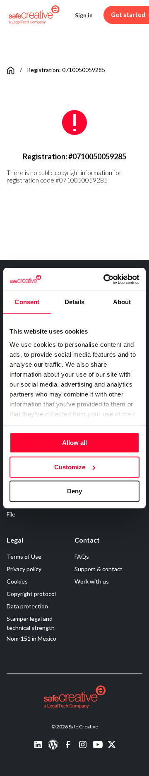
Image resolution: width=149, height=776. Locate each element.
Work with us (91, 581)
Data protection (27, 606)
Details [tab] (75, 301)
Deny (74, 491)
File (11, 514)
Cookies (17, 581)
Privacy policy (24, 568)
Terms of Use (24, 556)
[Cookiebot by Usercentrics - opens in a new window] (105, 279)
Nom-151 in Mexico (31, 638)
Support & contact (98, 568)
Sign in (84, 15)
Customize (69, 467)
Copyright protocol (31, 593)
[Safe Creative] (34, 15)
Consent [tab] (26, 301)
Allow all (74, 442)
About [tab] (122, 301)
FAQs (81, 556)
